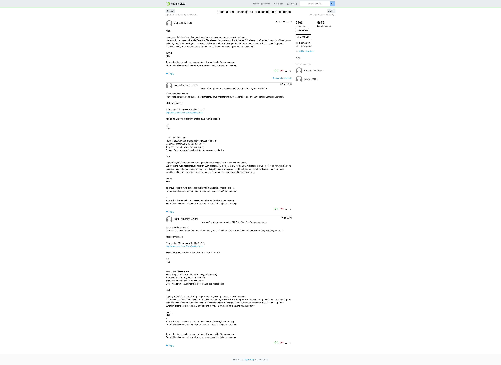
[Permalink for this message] (290, 71)
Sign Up (293, 4)
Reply (171, 74)
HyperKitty (249, 359)
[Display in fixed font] (286, 71)
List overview (302, 30)
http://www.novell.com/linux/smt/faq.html (184, 112)
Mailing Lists (178, 3)
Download (304, 37)
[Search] (332, 3)
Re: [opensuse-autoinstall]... (322, 14)
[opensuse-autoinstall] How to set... (182, 14)
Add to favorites (306, 51)
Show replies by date (282, 78)
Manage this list (262, 4)
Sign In (279, 4)
